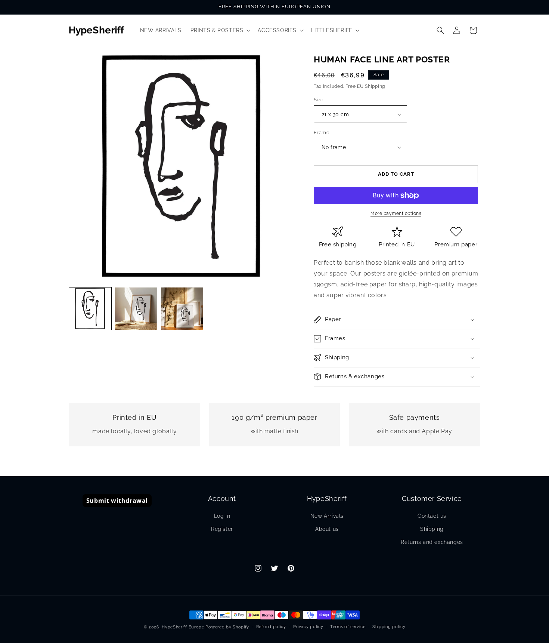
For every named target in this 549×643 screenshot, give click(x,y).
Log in (222, 516)
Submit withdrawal (117, 500)
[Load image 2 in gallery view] (136, 308)
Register (222, 529)
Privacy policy (308, 626)
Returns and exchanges (432, 542)
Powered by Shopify (227, 627)
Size (319, 99)
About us (327, 529)
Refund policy (271, 626)
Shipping (432, 529)
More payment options (395, 213)
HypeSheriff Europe (183, 627)
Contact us (432, 516)
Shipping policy (389, 626)
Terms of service (347, 626)
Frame (321, 132)
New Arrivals (327, 516)
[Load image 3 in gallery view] (182, 308)
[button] (220, 30)
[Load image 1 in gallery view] (90, 308)
